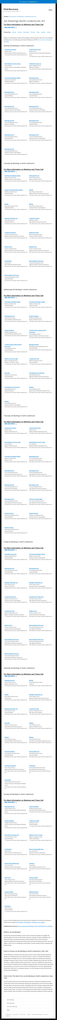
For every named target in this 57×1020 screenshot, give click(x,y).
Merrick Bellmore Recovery (36, 261)
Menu (50, 10)
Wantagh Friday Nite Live (11, 218)
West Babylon (27, 922)
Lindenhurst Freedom (10, 49)
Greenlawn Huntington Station (13, 78)
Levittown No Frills (34, 358)
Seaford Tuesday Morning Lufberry (14, 190)
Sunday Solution (33, 877)
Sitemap (29, 1014)
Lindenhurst (34, 922)
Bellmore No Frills (34, 232)
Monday (14, 32)
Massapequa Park (34, 78)
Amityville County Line (35, 63)
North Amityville (20, 922)
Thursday (32, 32)
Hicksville (7, 373)
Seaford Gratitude (34, 316)
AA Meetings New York (30, 16)
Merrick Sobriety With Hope (36, 849)
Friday (38, 32)
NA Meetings (10, 1003)
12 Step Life (45, 1014)
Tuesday (20, 32)
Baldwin (31, 387)
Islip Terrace (8, 877)
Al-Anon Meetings (12, 1006)
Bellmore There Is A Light (11, 358)
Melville (31, 190)
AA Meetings (20, 16)
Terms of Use (22, 1014)
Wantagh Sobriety (34, 344)
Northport (31, 863)
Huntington (8, 906)
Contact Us (8, 1015)
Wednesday (26, 32)
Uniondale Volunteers (10, 765)
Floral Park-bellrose (10, 751)
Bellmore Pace (8, 246)
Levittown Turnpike (34, 218)
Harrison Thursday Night (35, 499)
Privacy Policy (16, 1014)
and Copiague (41, 922)
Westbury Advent (33, 892)
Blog (8, 1010)
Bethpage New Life (34, 175)
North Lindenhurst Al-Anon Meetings (43, 926)
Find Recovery (11, 9)
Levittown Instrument (10, 232)
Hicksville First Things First (36, 597)
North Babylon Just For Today (13, 63)
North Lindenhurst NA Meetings (26, 926)
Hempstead (32, 765)
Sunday (49, 32)
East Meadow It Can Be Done (36, 373)
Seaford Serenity (9, 513)
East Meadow (8, 261)
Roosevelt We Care (34, 751)
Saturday (43, 32)
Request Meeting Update (37, 1014)
